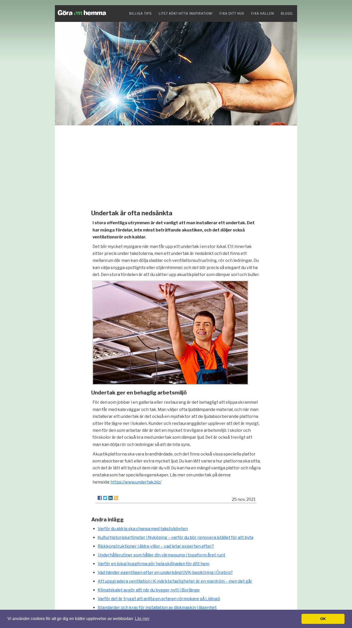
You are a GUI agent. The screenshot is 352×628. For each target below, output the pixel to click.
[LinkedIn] (110, 498)
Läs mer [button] (142, 618)
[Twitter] (105, 498)
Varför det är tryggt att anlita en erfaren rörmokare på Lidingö (159, 598)
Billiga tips (140, 13)
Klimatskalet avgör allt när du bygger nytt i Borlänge (149, 590)
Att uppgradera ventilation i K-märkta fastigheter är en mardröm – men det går (175, 581)
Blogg (287, 13)
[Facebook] (100, 498)
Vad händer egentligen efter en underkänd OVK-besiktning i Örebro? (165, 572)
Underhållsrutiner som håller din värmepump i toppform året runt (161, 555)
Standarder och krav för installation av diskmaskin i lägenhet (157, 607)
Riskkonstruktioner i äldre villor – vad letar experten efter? (156, 546)
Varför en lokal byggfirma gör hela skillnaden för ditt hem (153, 563)
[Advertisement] (176, 166)
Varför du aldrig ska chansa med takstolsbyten (143, 528)
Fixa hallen (262, 13)
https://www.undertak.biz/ (136, 482)
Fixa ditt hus (232, 13)
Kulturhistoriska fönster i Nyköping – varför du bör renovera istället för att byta (175, 537)
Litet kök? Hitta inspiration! (186, 13)
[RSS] (116, 498)
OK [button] (323, 619)
